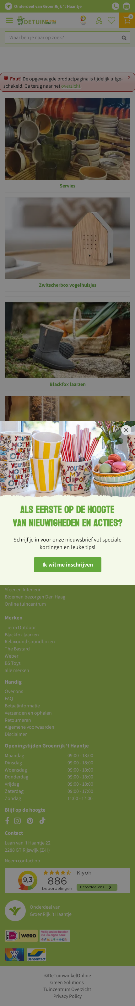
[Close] (126, 430)
